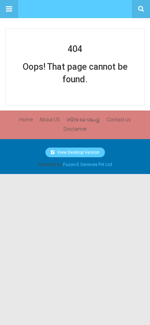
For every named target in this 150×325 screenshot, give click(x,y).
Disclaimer (75, 129)
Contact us (119, 119)
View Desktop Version (77, 152)
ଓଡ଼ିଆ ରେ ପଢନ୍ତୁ (83, 119)
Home (26, 119)
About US (49, 119)
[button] (9, 9)
